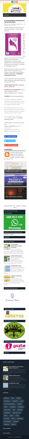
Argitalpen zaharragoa (21, 205)
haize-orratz (7, 409)
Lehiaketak (10, 25)
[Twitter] (14, 2)
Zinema (18, 398)
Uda (14, 409)
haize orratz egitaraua (9, 404)
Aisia (12, 398)
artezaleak (19, 418)
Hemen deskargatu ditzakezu (17, 96)
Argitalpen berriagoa (8, 205)
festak (5, 415)
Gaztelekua (7, 401)
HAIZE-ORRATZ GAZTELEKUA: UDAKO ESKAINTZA (16, 246)
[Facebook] (12, 2)
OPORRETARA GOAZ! (16, 266)
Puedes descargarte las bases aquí (14, 131)
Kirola (13, 418)
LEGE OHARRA (6, 433)
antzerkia (15, 421)
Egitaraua (6, 424)
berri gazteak (7, 421)
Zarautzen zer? (16, 412)
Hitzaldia (20, 409)
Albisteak (6, 25)
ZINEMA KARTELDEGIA (16, 256)
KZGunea (6, 418)
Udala (14, 25)
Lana (21, 401)
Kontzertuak (7, 412)
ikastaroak (15, 401)
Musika (13, 424)
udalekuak (20, 406)
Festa (17, 415)
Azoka (11, 415)
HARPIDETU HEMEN (8, 234)
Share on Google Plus (12, 145)
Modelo (19, 404)
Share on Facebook (12, 136)
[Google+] (17, 2)
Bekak (5, 406)
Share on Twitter (11, 140)
